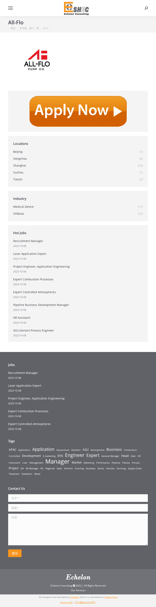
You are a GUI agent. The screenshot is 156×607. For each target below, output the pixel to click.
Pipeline (116, 462)
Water (37, 473)
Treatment (14, 473)
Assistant (76, 450)
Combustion (130, 450)
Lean (24, 462)
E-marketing (49, 456)
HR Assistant (21, 318)
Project (13, 468)
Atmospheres (97, 450)
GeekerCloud (111, 597)
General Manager (110, 456)
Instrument (14, 462)
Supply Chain (135, 468)
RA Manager (32, 468)
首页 (13, 28)
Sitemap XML (66, 602)
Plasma (126, 462)
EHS (60, 456)
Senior (101, 468)
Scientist (68, 468)
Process (136, 462)
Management (36, 462)
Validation (27, 473)
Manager (57, 461)
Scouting (79, 468)
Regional (50, 468)
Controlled (14, 456)
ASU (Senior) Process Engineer (33, 330)
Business (114, 449)
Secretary (90, 468)
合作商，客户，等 (29, 28)
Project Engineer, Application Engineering (41, 266)
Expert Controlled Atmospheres (34, 292)
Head (125, 456)
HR (139, 456)
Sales (59, 468)
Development (31, 456)
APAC (12, 450)
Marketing (89, 462)
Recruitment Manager (28, 241)
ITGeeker (74, 597)
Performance (103, 462)
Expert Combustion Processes (33, 279)
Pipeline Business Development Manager (41, 305)
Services (110, 468)
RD (41, 468)
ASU (86, 450)
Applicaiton (24, 450)
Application (43, 449)
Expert (92, 455)
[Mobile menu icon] (10, 8)
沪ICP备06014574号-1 (85, 602)
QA (22, 468)
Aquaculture (62, 450)
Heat (133, 456)
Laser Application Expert (29, 254)
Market (77, 462)
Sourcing (121, 468)
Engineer (74, 455)
